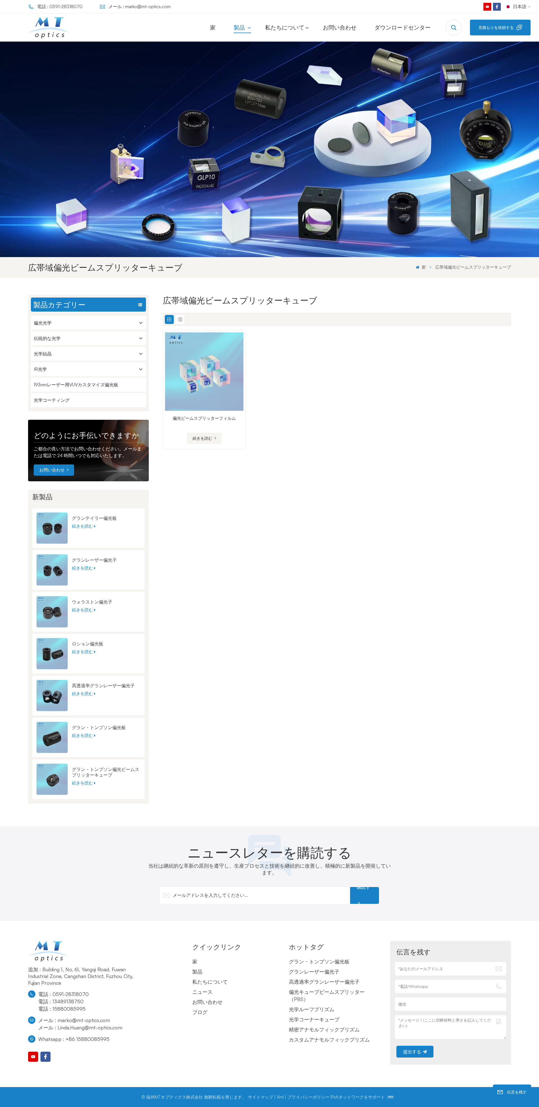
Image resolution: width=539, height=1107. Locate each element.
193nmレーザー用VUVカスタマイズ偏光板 (76, 384)
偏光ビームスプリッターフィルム (204, 418)
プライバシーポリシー (308, 1097)
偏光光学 (43, 323)
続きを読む (82, 526)
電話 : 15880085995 (62, 1009)
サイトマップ (260, 1097)
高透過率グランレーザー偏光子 (103, 685)
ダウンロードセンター (402, 27)
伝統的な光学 (47, 338)
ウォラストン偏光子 (92, 602)
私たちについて (284, 27)
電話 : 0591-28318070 (60, 6)
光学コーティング (52, 400)
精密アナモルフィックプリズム (324, 1029)
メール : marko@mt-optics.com (139, 6)
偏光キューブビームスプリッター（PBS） (327, 995)
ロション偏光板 (87, 643)
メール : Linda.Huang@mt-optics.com (80, 1027)
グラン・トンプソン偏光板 (99, 727)
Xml (280, 1097)
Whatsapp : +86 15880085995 (73, 1039)
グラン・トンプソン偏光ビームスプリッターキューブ (105, 772)
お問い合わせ (340, 27)
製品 (240, 27)
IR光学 (40, 369)
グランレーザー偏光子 (94, 560)
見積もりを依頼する (496, 27)
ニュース (202, 992)
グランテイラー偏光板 (94, 518)
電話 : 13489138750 (61, 1001)
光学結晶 (43, 354)
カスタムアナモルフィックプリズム (329, 1039)
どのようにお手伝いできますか (86, 435)
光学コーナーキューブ (314, 1019)
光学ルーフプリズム (311, 1009)
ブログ (199, 1012)
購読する (363, 895)
